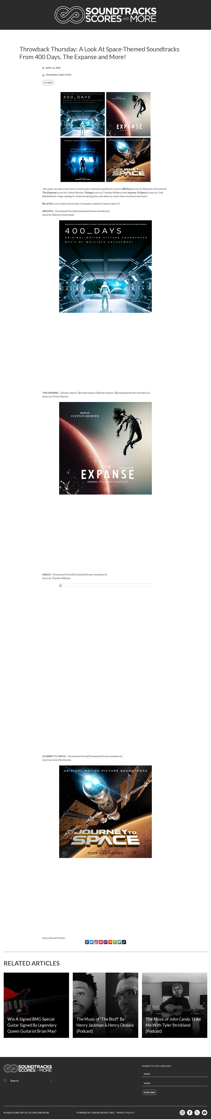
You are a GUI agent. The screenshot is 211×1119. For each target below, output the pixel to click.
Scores (48, 82)
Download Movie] (63, 574)
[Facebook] (87, 942)
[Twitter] (91, 942)
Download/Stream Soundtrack (93, 210)
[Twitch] (105, 942)
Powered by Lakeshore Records (95, 1112)
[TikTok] (124, 942)
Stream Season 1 (70, 392)
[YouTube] (101, 942)
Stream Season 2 (88, 392)
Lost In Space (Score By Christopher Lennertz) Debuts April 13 (87, 203)
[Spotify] (115, 942)
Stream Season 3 (107, 392)
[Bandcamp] (119, 942)
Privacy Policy (125, 1112)
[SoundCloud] (110, 942)
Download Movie (65, 210)
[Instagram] (96, 942)
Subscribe (149, 1092)
